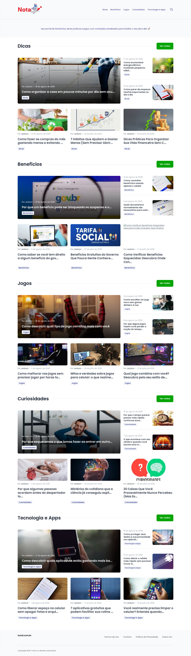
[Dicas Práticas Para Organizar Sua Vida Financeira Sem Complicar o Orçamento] (148, 130)
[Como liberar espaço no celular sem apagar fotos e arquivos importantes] (42, 599)
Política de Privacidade (147, 637)
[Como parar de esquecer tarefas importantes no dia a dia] (163, 92)
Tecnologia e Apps (156, 9)
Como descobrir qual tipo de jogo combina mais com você (66, 326)
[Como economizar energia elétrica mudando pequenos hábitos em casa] (163, 65)
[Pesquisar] (171, 9)
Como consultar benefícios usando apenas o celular (134, 183)
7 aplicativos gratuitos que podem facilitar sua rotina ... (92, 610)
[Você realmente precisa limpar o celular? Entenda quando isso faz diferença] (148, 599)
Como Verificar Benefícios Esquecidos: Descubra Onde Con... (145, 258)
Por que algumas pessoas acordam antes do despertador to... (41, 492)
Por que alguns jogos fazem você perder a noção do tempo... (135, 326)
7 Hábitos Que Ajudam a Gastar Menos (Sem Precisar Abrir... (94, 141)
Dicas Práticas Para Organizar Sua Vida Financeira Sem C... (146, 141)
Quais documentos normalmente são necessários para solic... (136, 207)
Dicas (105, 9)
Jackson (29, 86)
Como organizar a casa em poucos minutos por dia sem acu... (68, 92)
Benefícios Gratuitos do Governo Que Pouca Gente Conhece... (95, 256)
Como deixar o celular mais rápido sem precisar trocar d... (137, 561)
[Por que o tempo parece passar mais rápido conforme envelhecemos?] (163, 418)
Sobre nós (167, 637)
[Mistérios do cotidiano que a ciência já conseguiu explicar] (95, 480)
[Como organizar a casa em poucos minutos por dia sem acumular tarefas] (69, 83)
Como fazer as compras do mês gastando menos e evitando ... (41, 141)
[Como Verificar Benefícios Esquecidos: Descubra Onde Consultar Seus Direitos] (148, 228)
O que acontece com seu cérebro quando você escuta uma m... (137, 442)
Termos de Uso (111, 637)
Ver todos (165, 46)
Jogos (126, 9)
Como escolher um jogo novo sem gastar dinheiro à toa (136, 302)
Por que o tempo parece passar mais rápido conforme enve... (137, 418)
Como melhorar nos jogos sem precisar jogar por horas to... (40, 375)
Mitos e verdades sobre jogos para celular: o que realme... (92, 375)
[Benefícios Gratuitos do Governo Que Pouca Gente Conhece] (95, 245)
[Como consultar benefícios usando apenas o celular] (163, 183)
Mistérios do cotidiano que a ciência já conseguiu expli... (92, 491)
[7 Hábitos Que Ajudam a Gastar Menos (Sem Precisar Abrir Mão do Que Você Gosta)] (95, 130)
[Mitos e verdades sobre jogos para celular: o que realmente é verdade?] (95, 364)
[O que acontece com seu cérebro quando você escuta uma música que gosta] (163, 442)
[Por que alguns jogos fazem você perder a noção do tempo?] (163, 326)
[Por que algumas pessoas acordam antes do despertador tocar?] (42, 480)
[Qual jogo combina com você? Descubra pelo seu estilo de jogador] (148, 364)
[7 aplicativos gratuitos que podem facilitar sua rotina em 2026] (95, 599)
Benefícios (115, 9)
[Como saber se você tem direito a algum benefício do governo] (42, 245)
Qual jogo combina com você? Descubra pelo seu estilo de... (146, 375)
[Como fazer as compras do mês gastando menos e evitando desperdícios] (42, 130)
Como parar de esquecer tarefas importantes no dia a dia (137, 92)
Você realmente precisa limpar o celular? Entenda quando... (148, 610)
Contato (127, 637)
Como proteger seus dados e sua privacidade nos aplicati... (137, 537)
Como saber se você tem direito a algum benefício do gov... (41, 256)
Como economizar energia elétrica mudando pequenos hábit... (134, 66)
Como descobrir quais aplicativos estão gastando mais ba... (67, 561)
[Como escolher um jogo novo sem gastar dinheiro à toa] (163, 302)
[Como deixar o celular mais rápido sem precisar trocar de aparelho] (163, 561)
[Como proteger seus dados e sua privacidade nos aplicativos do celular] (163, 537)
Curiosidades (138, 9)
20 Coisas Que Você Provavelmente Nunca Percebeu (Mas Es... (148, 492)
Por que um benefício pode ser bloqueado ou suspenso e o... (66, 207)
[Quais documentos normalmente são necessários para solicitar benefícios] (163, 207)
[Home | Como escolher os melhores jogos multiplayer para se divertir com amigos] (36, 9)
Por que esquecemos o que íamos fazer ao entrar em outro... (67, 442)
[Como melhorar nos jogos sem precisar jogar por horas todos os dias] (42, 364)
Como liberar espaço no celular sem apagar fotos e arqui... (41, 610)
